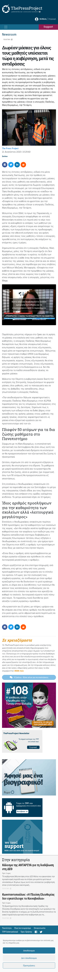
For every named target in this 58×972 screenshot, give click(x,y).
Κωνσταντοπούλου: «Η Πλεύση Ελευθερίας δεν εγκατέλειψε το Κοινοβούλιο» (28, 896)
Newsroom (9, 34)
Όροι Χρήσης (26, 931)
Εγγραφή (52, 19)
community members (31, 12)
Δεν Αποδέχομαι (29, 958)
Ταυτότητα (6, 928)
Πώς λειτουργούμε (22, 928)
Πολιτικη (6, 39)
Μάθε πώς (19, 670)
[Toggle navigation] (6, 27)
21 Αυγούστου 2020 (11, 151)
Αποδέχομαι (29, 950)
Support (48, 26)
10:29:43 (26, 151)
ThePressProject (26, 8)
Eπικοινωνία (39, 928)
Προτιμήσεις (29, 965)
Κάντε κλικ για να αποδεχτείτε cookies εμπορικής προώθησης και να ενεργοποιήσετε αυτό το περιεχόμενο (29, 304)
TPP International (10, 931)
